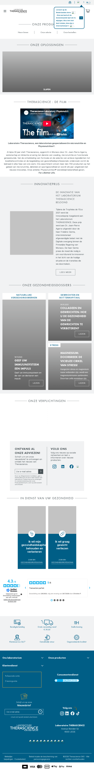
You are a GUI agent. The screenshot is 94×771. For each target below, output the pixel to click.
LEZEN (82, 383)
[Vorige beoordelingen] (25, 588)
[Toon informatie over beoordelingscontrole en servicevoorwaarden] (21, 594)
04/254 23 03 (70, 680)
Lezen (36, 383)
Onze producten (57, 657)
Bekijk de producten (13, 85)
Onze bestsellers (69, 32)
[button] (80, 2)
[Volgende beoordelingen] (89, 588)
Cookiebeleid (19, 759)
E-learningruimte (11, 681)
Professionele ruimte (12, 676)
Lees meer (65, 272)
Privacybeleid (19, 483)
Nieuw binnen (23, 32)
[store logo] (18, 11)
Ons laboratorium (12, 657)
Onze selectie (46, 32)
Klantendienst (10, 665)
